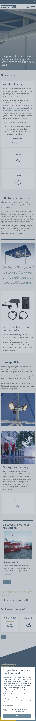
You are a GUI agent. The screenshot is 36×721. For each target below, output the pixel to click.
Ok (17, 716)
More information (8, 706)
